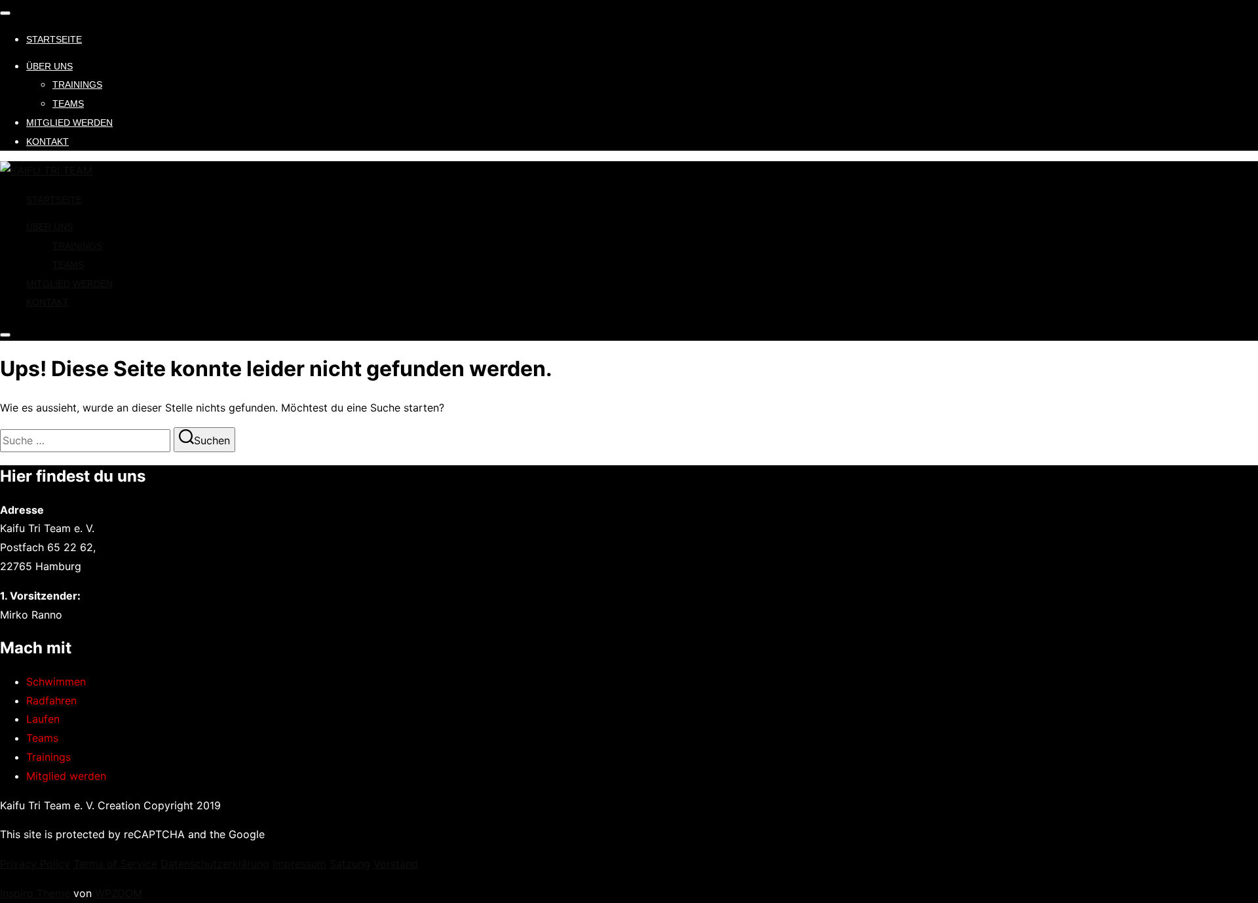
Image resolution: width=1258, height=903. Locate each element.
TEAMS (68, 103)
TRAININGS (77, 84)
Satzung (350, 863)
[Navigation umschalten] (5, 13)
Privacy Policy (35, 863)
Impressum (299, 863)
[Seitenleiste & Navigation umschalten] (5, 335)
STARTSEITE (54, 39)
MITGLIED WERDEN (69, 122)
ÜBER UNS (49, 66)
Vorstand (395, 863)
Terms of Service (115, 863)
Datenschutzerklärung (215, 863)
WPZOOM (118, 893)
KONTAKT (47, 141)
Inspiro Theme (35, 893)
